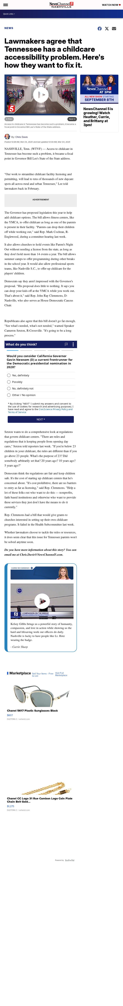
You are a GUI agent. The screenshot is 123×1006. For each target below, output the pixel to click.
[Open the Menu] (5, 5)
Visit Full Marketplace (61, 674)
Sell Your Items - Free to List (42, 675)
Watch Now (110, 4)
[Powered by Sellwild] (69, 860)
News (8, 28)
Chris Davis (21, 136)
